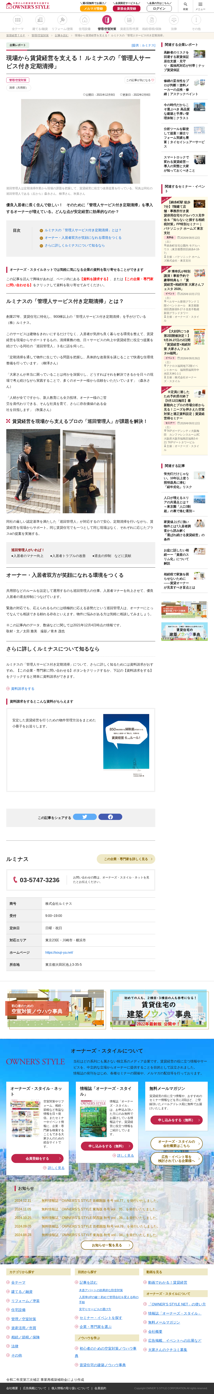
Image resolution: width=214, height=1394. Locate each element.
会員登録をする (37, 1158)
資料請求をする (22, 688)
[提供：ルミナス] (143, 45)
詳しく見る (56, 1168)
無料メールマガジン (164, 1322)
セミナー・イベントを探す (101, 1318)
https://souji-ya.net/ (59, 952)
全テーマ (18, 28)
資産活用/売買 (129, 28)
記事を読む (88, 1283)
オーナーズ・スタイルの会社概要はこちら (176, 1143)
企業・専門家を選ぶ (96, 1327)
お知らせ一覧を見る (107, 1245)
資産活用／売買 (23, 1328)
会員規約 (100, 1388)
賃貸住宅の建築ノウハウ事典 (103, 1365)
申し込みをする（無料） (107, 1146)
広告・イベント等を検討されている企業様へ (176, 1159)
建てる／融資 (22, 1292)
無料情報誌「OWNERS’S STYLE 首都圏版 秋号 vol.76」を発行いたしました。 (101, 1226)
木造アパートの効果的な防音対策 (101, 1290)
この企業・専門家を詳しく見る (126, 859)
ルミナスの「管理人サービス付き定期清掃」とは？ (83, 230)
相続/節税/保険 (151, 28)
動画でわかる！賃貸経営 (167, 1283)
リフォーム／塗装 (25, 1301)
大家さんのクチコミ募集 (167, 1350)
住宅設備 (84, 28)
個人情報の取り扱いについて (70, 1388)
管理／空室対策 (23, 1319)
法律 (174, 28)
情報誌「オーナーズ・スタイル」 (174, 1313)
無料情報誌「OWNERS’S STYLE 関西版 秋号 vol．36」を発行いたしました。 (100, 1218)
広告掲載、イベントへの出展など (174, 1341)
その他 (196, 28)
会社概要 (155, 1332)
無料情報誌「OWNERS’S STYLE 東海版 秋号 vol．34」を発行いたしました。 (100, 1235)
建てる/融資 (40, 28)
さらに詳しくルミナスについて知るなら (75, 245)
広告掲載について (34, 1388)
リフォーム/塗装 (62, 28)
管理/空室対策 (107, 28)
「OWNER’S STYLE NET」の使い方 (177, 1304)
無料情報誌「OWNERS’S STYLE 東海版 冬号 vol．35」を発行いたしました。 (100, 1209)
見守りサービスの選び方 (95, 1309)
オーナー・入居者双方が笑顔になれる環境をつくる (83, 237)
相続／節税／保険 (25, 1337)
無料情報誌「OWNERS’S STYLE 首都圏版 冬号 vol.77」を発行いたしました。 (101, 1200)
